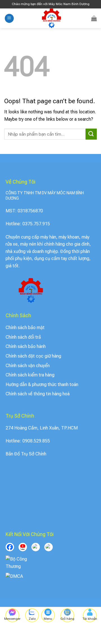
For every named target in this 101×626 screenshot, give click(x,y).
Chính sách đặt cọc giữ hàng (33, 356)
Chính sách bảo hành (26, 346)
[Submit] (91, 134)
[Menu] (9, 18)
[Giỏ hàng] (94, 18)
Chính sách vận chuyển (28, 365)
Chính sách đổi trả (23, 337)
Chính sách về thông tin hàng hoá (38, 393)
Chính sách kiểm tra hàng (30, 375)
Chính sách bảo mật (25, 327)
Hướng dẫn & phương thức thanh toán (42, 384)
